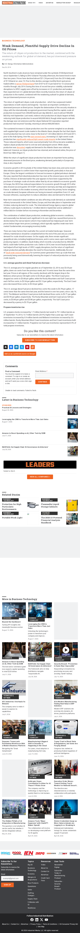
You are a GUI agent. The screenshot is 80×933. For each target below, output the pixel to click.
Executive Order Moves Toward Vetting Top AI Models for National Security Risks (65, 783)
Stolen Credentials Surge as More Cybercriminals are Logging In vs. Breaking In (65, 823)
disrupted (21, 147)
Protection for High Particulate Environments (11, 506)
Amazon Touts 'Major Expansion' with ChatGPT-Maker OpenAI (38, 823)
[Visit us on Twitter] (41, 919)
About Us (5, 924)
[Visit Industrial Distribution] (51, 853)
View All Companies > (40, 477)
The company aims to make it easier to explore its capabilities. (13, 709)
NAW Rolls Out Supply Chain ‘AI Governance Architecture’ (25, 447)
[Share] (11, 347)
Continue (42, 382)
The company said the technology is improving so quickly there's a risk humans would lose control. (39, 790)
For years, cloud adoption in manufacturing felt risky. (38, 750)
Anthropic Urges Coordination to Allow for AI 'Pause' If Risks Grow (39, 783)
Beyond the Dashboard (11, 622)
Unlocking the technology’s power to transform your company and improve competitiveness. (38, 633)
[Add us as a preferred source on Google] (33, 347)
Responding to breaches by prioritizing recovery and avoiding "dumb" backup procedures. (64, 671)
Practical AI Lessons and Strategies (16, 408)
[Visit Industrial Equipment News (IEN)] (28, 853)
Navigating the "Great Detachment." (10, 750)
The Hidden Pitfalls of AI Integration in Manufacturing (13, 822)
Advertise (24, 924)
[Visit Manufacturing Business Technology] (74, 853)
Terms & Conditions (50, 924)
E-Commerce (7, 658)
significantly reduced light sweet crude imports (35, 139)
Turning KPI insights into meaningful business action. (12, 626)
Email (3, 874)
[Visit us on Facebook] (32, 919)
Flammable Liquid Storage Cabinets (50, 505)
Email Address (41, 371)
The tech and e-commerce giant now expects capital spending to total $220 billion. (14, 669)
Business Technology (13, 41)
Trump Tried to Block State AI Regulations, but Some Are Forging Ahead (66, 743)
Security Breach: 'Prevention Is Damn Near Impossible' (66, 665)
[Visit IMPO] (40, 853)
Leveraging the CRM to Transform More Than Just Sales (25, 419)
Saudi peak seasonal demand (18, 253)
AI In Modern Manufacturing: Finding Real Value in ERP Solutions (65, 704)
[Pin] (27, 347)
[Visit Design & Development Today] (5, 853)
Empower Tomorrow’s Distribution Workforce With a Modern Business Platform (13, 743)
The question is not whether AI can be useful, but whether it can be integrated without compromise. (13, 828)
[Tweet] (22, 347)
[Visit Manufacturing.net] (63, 853)
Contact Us (15, 924)
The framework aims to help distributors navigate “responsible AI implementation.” (38, 671)
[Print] (6, 347)
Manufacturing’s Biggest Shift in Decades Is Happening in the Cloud (38, 743)
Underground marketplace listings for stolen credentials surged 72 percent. (65, 830)
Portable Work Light (12, 517)
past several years (38, 137)
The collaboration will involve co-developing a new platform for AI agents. (39, 830)
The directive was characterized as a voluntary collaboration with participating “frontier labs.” (65, 790)
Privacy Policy (35, 924)
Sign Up (7, 885)
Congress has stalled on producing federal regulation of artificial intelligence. (65, 751)
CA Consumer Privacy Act (68, 924)
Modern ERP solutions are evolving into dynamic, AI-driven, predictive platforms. (64, 711)
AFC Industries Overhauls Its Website (13, 703)
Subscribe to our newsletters (40, 340)
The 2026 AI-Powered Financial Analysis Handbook (51, 520)
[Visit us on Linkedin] (36, 919)
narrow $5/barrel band (25, 84)
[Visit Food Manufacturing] (17, 853)
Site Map (41, 927)
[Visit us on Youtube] (46, 919)
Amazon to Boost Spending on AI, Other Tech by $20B (23, 433)
